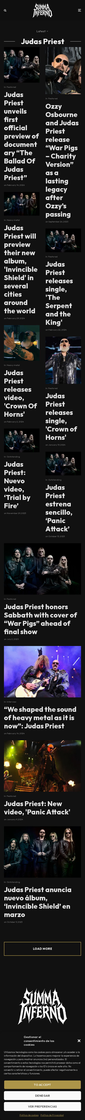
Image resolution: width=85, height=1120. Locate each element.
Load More (42, 949)
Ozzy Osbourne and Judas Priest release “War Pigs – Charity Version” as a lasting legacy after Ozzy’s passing (62, 160)
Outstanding (13, 456)
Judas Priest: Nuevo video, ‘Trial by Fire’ (17, 485)
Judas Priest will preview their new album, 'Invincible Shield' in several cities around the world (21, 269)
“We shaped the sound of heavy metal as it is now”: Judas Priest (40, 717)
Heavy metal (13, 220)
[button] (79, 1041)
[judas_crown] (22, 343)
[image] (63, 70)
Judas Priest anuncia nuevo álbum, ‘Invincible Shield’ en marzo (38, 902)
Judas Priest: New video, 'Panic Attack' (37, 807)
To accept (42, 1085)
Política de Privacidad (52, 1115)
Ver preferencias (42, 1106)
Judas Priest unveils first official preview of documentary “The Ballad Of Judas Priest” (21, 136)
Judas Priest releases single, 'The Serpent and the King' (59, 293)
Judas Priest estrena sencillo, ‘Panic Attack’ (58, 508)
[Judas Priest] (22, 65)
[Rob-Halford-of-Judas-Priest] (42, 766)
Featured (11, 87)
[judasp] (22, 440)
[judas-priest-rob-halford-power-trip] (63, 360)
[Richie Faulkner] (42, 671)
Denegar (42, 1095)
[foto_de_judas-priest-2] (22, 204)
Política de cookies (29, 1115)
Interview (11, 701)
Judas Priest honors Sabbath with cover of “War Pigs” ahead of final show (40, 619)
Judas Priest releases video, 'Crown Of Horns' (20, 393)
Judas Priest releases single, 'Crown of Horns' (61, 416)
